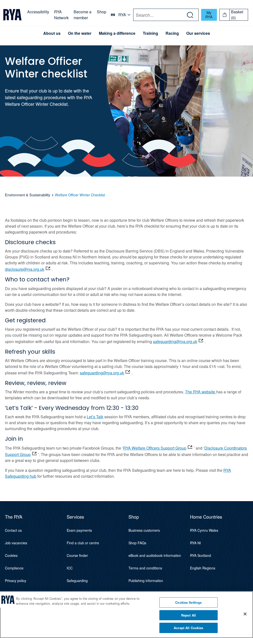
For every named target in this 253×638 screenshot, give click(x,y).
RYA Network (61, 14)
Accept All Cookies (188, 627)
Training (150, 33)
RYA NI (195, 542)
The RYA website (200, 392)
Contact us (13, 530)
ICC (70, 567)
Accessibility (38, 12)
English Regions (202, 567)
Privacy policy (15, 580)
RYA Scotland (200, 555)
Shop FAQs (137, 542)
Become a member (82, 14)
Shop (101, 12)
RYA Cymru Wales (204, 530)
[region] (126, 614)
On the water (79, 33)
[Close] (245, 614)
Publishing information (145, 580)
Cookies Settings (188, 602)
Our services (198, 33)
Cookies (11, 555)
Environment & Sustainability (27, 194)
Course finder (77, 555)
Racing (172, 33)
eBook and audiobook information (154, 555)
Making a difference (117, 33)
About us (52, 33)
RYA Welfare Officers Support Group (154, 448)
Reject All (188, 615)
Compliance (14, 567)
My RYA (208, 14)
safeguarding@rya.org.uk (175, 341)
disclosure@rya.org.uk (24, 269)
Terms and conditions (145, 567)
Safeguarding (77, 580)
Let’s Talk (95, 416)
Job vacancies (16, 542)
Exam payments (79, 530)
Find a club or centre (83, 542)
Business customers (144, 530)
